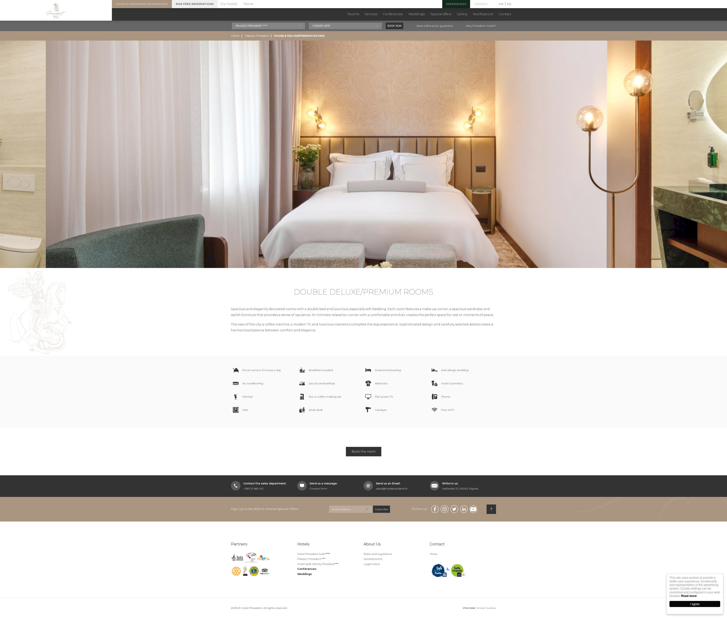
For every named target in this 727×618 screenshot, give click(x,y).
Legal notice (372, 564)
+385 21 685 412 (253, 488)
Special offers (440, 14)
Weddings (416, 14)
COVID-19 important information (141, 4)
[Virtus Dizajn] (479, 608)
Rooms (353, 14)
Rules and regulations (378, 554)
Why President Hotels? (481, 25)
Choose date (321, 25)
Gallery (462, 14)
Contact (481, 4)
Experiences (456, 4)
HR (501, 4)
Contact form (318, 488)
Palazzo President (257, 36)
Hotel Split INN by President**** (318, 564)
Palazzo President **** (311, 559)
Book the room (364, 451)
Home (248, 4)
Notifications (483, 14)
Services (371, 14)
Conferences (393, 14)
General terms (373, 559)
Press (433, 554)
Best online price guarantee (435, 25)
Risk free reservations (195, 4)
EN (509, 4)
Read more (689, 596)
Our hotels (228, 4)
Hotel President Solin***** (313, 554)
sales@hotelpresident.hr (392, 488)
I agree (695, 604)
